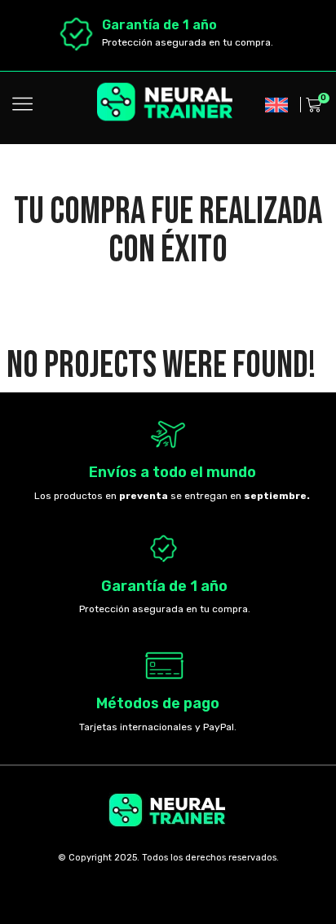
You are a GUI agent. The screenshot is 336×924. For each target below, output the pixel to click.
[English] (276, 105)
